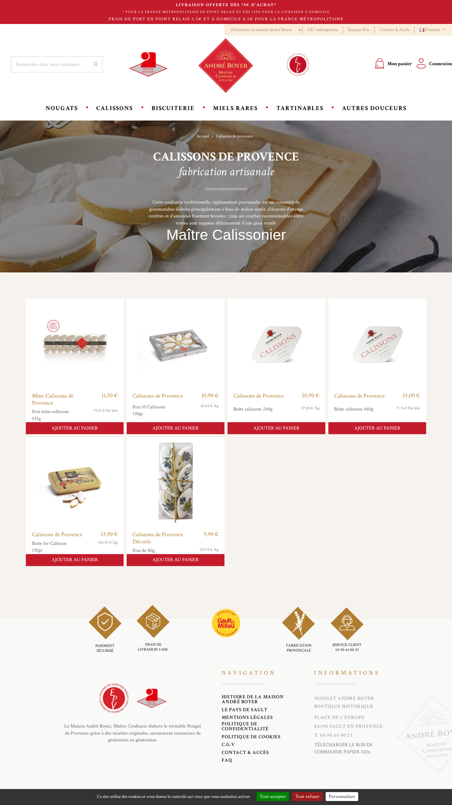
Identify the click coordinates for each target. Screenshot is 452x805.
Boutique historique (344, 706)
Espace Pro (359, 29)
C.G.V (228, 744)
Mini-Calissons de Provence (52, 399)
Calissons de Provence (158, 396)
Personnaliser (342, 796)
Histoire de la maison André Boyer (253, 699)
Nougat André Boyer (344, 698)
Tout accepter (273, 796)
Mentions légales (247, 717)
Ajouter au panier (75, 428)
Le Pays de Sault (245, 710)
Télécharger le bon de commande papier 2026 (343, 748)
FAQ (227, 760)
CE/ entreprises (322, 29)
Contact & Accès (394, 30)
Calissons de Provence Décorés (158, 538)
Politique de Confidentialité (245, 727)
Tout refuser (307, 796)
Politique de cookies (251, 737)
